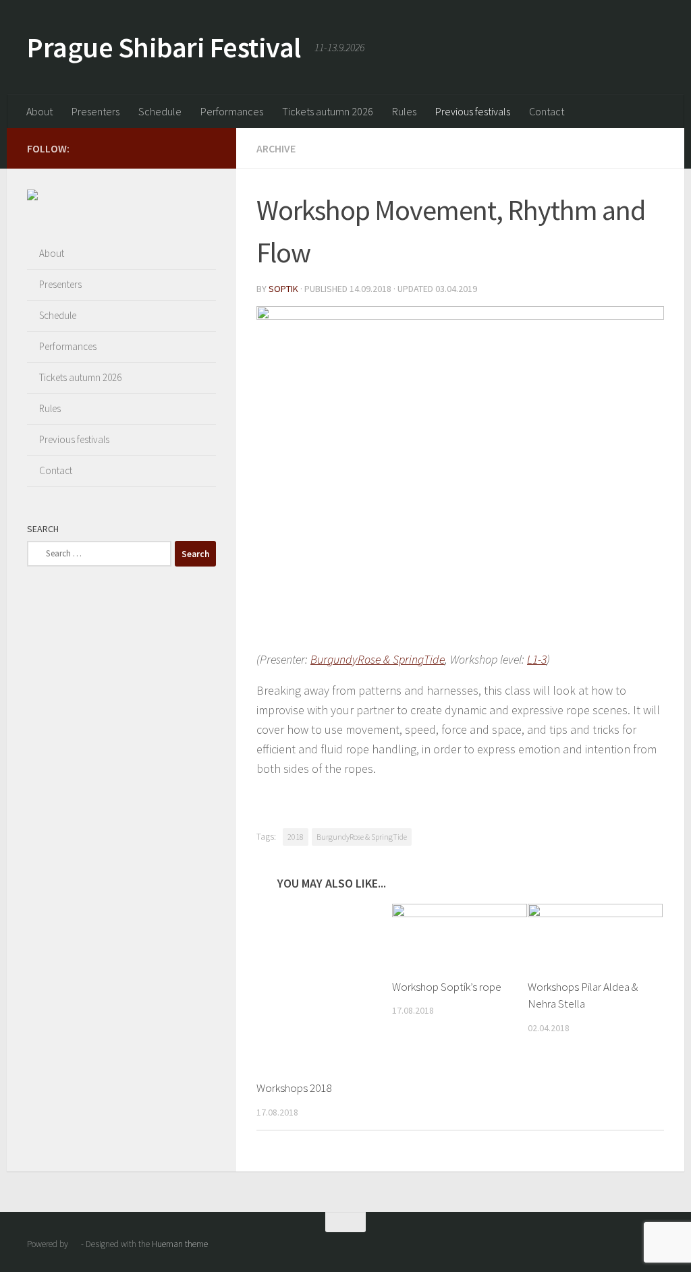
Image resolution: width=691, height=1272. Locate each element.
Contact (546, 111)
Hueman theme (180, 1244)
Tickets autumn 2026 (327, 111)
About (39, 111)
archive (276, 148)
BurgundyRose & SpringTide (377, 659)
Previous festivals (472, 111)
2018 (295, 837)
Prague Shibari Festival (164, 47)
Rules (404, 111)
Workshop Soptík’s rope (446, 986)
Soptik (283, 289)
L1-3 (537, 659)
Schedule (160, 111)
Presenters (95, 111)
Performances (231, 111)
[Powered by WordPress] (74, 1244)
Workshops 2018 (293, 1087)
